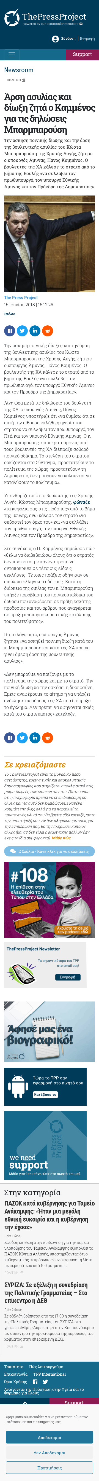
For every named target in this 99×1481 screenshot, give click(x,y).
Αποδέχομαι (49, 1437)
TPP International (49, 1374)
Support (82, 53)
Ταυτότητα (13, 1366)
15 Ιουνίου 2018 (19, 304)
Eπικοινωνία (16, 1374)
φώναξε (81, 502)
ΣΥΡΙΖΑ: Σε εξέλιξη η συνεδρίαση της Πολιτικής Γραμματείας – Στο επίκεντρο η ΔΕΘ (45, 1293)
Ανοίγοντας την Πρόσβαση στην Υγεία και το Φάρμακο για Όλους (44, 1391)
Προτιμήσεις (49, 1468)
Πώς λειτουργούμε (46, 1366)
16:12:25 (45, 304)
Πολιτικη (14, 80)
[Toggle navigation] (12, 54)
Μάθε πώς (60, 837)
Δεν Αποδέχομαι (49, 1452)
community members (63, 24)
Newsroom (19, 70)
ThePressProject (54, 16)
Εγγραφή (87, 38)
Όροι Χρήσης (15, 1381)
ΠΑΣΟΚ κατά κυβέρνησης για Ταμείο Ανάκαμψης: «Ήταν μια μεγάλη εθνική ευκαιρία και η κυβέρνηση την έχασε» (49, 1215)
